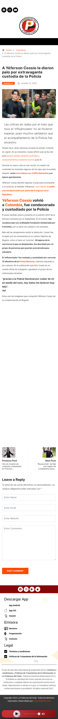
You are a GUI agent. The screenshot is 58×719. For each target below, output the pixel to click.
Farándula (21, 50)
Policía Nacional (26, 261)
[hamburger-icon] (53, 42)
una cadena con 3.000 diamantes (32, 173)
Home (9, 50)
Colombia (13, 205)
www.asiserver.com (41, 701)
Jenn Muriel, (28, 190)
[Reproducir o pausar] (16, 713)
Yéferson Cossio (17, 200)
